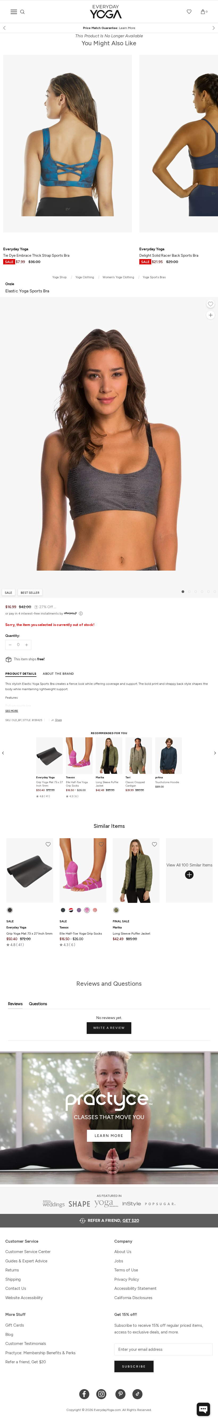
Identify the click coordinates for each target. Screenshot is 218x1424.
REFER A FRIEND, (113, 1220)
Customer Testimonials (25, 1343)
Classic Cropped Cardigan (135, 783)
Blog (9, 1334)
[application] (203, 1409)
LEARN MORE (109, 1136)
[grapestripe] (79, 910)
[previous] (5, 28)
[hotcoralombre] (95, 910)
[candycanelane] (71, 910)
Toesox (70, 777)
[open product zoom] (210, 315)
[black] (10, 910)
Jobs (118, 1261)
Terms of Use (126, 1270)
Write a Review (112, 1030)
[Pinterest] (121, 1393)
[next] (213, 28)
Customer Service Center (28, 1251)
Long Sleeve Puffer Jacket (107, 783)
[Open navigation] (14, 12)
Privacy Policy (126, 1279)
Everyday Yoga (45, 777)
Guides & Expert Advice (26, 1261)
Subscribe (134, 1366)
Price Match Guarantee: (109, 28)
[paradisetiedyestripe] (87, 910)
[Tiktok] (138, 1393)
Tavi (128, 777)
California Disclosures (133, 1297)
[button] (43, 796)
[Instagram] (102, 1393)
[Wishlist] (189, 11)
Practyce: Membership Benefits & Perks (40, 1353)
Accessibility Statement (135, 1288)
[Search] (22, 12)
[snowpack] (63, 910)
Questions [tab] (38, 1005)
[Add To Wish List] (210, 304)
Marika (100, 777)
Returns (12, 1270)
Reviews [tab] (15, 1005)
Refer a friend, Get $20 (25, 1362)
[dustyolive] (116, 910)
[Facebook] (84, 1393)
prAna (159, 777)
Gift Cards (14, 1325)
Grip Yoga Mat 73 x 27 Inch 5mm (49, 783)
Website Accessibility (24, 1297)
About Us (122, 1251)
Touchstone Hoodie (167, 782)
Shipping (13, 1279)
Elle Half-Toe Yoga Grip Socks (77, 783)
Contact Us (15, 1288)
